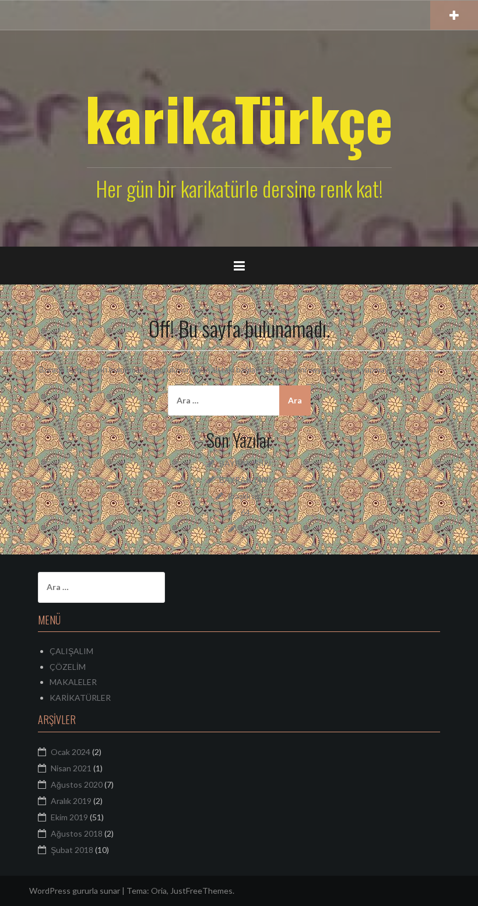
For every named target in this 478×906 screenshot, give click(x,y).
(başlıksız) (245, 496)
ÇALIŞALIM (71, 651)
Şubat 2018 (72, 850)
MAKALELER (73, 682)
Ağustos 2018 (77, 833)
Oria (159, 891)
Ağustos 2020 (77, 784)
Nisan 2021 (71, 768)
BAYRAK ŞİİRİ (245, 463)
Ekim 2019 (69, 817)
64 (245, 512)
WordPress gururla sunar (74, 891)
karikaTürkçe (239, 118)
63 (245, 528)
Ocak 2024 (70, 752)
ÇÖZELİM (68, 667)
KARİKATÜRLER (80, 698)
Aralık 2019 (71, 801)
